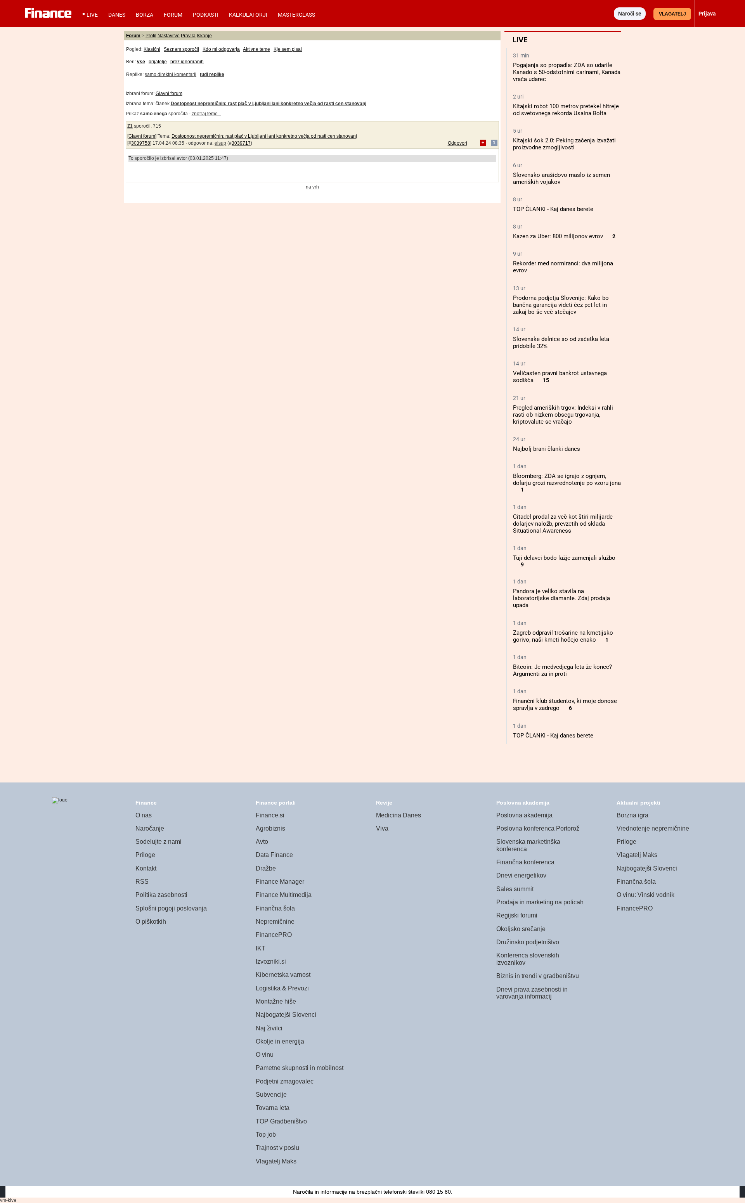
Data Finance (274, 855)
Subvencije (271, 1094)
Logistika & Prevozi (282, 988)
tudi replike (212, 74)
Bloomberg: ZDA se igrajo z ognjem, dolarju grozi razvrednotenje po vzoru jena (567, 479)
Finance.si (270, 815)
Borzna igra (632, 815)
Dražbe (266, 868)
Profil (151, 35)
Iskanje (204, 35)
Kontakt (145, 868)
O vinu (265, 1054)
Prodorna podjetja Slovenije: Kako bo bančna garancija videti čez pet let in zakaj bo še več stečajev (561, 304)
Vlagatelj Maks (276, 1161)
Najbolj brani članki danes (546, 448)
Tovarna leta (272, 1107)
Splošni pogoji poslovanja (171, 908)
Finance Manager (280, 881)
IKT (260, 948)
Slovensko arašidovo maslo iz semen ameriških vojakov (561, 178)
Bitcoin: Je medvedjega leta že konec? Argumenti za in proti (562, 670)
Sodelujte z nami (158, 841)
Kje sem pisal (288, 49)
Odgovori (457, 143)
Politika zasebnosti (161, 894)
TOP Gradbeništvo (281, 1121)
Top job (266, 1134)
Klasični (152, 49)
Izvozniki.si (271, 961)
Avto (262, 841)
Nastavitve (169, 35)
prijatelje (158, 61)
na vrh (312, 187)
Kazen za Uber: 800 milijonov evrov (558, 236)
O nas (143, 815)
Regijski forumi (516, 915)
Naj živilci (269, 1028)
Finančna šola (275, 908)
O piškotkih (150, 921)
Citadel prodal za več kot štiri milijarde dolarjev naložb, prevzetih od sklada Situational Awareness (563, 523)
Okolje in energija (280, 1041)
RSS (142, 881)
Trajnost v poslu (277, 1147)
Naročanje (149, 828)
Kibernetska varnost (283, 974)
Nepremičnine (275, 921)
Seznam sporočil (181, 49)
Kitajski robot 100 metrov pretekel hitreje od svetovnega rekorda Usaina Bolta (566, 110)
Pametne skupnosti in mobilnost (299, 1068)
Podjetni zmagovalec (285, 1081)
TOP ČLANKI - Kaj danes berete (553, 209)
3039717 (241, 143)
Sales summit (515, 889)
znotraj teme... (206, 113)
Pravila (188, 35)
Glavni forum (169, 93)
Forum (173, 15)
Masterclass (296, 15)
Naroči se (629, 13)
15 (546, 380)
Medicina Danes (398, 815)
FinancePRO (274, 934)
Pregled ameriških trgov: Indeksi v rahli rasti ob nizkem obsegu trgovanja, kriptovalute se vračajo (563, 414)
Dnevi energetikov (521, 875)
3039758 (140, 143)
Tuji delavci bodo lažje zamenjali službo (564, 557)
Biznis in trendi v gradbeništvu (537, 976)
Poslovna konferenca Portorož (537, 828)
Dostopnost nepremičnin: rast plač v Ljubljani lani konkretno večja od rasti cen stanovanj (264, 136)
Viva (382, 828)
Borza (144, 15)
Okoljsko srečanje (521, 929)
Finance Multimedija (284, 894)
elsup (220, 143)
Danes (116, 15)
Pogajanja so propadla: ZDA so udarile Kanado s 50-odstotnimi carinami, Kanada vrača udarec (566, 72)
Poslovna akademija (524, 815)
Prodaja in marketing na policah (540, 902)
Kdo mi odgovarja (221, 49)
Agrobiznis (270, 828)
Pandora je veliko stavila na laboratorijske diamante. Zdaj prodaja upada (561, 598)
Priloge (145, 855)
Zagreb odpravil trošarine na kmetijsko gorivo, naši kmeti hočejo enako (563, 636)
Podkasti (205, 15)
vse (141, 61)
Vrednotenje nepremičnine (653, 828)
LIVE (92, 15)
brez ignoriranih (187, 61)
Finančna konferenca (525, 862)
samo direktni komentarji (170, 74)
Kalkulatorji (248, 15)
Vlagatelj (672, 14)
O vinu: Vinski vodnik (645, 894)
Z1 (130, 126)
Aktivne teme (256, 49)
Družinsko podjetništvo (527, 942)
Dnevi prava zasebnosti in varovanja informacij (532, 993)
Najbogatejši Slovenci (286, 1014)
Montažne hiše (276, 1001)
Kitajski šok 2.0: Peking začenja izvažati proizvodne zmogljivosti (564, 144)
